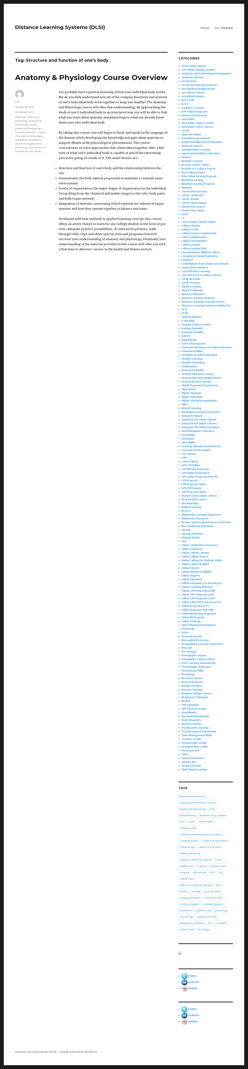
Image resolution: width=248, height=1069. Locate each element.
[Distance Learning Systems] (205, 953)
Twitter (192, 976)
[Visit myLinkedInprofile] (184, 982)
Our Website (223, 28)
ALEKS (185, 130)
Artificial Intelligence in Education (201, 142)
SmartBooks (188, 712)
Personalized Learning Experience (202, 644)
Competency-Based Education (199, 256)
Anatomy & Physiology (193, 808)
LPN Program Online (193, 484)
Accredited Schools (192, 96)
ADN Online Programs (194, 111)
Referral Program (192, 682)
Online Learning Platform (197, 587)
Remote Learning (192, 689)
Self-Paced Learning (193, 708)
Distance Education (193, 294)
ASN (212, 808)
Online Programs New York (197, 609)
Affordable (187, 119)
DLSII (184, 313)
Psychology (188, 674)
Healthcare (186, 866)
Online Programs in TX (195, 606)
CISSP (184, 214)
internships (188, 434)
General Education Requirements (201, 377)
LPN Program (189, 480)
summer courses (191, 723)
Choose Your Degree (193, 206)
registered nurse (207, 916)
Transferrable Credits (194, 746)
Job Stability (188, 442)
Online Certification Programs (199, 545)
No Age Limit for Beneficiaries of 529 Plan (206, 522)
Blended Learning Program (198, 183)
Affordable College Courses (197, 123)
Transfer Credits (191, 739)
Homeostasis (35, 136)
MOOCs (185, 510)
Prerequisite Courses (193, 655)
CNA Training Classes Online (198, 221)
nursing (196, 891)
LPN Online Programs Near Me (199, 476)
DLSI (184, 309)
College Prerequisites (194, 240)
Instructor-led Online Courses (199, 423)
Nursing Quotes (190, 537)
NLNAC (184, 891)
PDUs (184, 632)
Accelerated (188, 81)
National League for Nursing (196, 885)
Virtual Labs (188, 761)
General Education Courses (197, 374)
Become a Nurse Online (195, 164)
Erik (17, 101)
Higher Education (191, 396)
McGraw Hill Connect (194, 499)
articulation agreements (196, 138)
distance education (210, 847)
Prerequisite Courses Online (198, 659)
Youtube (193, 988)
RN (210, 923)
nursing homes (213, 897)
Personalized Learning (195, 640)
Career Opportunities (194, 202)
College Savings (190, 244)
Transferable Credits (194, 742)
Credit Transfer (190, 282)
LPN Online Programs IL (196, 472)
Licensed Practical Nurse (196, 450)
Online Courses (190, 568)
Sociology (204, 929)
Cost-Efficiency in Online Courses (201, 275)
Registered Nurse (191, 685)
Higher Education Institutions (199, 400)
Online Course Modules (195, 564)
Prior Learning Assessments (198, 663)
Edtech (185, 336)
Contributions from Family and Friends (205, 263)
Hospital (184, 872)
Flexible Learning (192, 358)
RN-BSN (185, 701)
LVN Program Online (193, 491)
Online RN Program (193, 617)
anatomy (20, 117)
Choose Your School (192, 210)
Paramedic (188, 628)
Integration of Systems (28, 139)
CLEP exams (205, 821)
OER (183, 541)
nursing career (212, 891)
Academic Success (192, 77)
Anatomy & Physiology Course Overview (91, 77)
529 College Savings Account (198, 69)
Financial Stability (192, 351)
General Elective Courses (196, 381)
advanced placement (192, 796)
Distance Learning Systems (198, 298)
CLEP (192, 821)
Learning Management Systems (201, 446)
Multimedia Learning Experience (201, 514)
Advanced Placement (194, 115)
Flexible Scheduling (193, 362)
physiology (21, 147)
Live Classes (188, 453)
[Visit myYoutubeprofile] (184, 988)
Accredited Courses (193, 92)
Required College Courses (196, 693)
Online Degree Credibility (196, 571)
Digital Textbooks (192, 290)
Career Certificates (192, 195)
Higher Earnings (191, 393)
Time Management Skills (196, 735)
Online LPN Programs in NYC (198, 598)
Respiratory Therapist (194, 697)
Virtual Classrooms (192, 758)
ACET (184, 104)
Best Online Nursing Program (199, 176)
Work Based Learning (194, 769)
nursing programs (213, 904)
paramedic (186, 910)
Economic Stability (192, 332)
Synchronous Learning (195, 727)
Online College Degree (194, 556)
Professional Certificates (196, 666)
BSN (182, 821)
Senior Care (187, 929)
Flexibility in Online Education (199, 355)
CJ (182, 218)
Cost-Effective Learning (195, 271)
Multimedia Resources (194, 518)
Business (186, 187)
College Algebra (190, 225)
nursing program (189, 904)
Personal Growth (191, 636)
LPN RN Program (191, 488)
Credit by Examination (214, 840)
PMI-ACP (186, 647)
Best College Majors (193, 172)
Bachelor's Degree (192, 161)
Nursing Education (192, 533)
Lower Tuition (189, 461)
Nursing (186, 530)
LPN (212, 872)
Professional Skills (192, 670)
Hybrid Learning (191, 408)
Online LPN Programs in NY (197, 594)
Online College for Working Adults (201, 560)
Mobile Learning (191, 507)
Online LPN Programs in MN (198, 590)
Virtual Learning (191, 765)
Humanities (199, 872)
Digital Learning (191, 286)
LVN (220, 872)
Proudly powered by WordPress (78, 1051)
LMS (184, 457)
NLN (218, 885)
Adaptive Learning (192, 107)
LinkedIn (193, 982)
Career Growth (190, 199)
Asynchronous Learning (195, 149)
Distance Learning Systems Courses (203, 301)
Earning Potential (192, 328)
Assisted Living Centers (212, 815)
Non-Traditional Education (197, 526)
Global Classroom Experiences (199, 385)
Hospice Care (218, 866)
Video (184, 754)
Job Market (187, 438)
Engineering (189, 339)
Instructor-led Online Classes (198, 419)
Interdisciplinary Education (197, 431)
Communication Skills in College (200, 252)
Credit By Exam (190, 279)
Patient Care (203, 910)
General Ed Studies (192, 370)
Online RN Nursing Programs (198, 613)
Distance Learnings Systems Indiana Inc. (206, 305)
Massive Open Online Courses (199, 495)
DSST (218, 859)
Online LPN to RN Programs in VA (201, 602)
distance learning (190, 853)
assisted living (188, 815)
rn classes (220, 923)
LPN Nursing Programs (195, 469)
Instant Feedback (191, 415)
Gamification (189, 366)
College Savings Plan (193, 248)
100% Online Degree (193, 66)
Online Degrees (190, 575)
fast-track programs (193, 343)
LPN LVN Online (190, 465)
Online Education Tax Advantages (201, 583)
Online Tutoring (191, 621)
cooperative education (194, 267)
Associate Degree (191, 145)
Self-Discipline (190, 704)
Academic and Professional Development (206, 73)
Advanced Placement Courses (198, 802)
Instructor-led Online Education (200, 427)
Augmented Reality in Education (200, 153)
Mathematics (187, 878)
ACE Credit (187, 100)
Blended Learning (192, 180)
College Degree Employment (198, 233)
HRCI (184, 404)
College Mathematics (194, 237)
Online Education (191, 579)
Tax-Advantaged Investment (198, 731)
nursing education (190, 897)
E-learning (187, 320)
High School (188, 389)
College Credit (189, 229)
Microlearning (190, 503)
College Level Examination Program (201, 834)
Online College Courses (195, 552)
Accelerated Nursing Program (199, 85)
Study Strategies (191, 720)
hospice (201, 866)
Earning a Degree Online (196, 324)
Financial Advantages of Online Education (206, 347)
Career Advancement (194, 191)
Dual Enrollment (191, 317)
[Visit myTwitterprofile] (184, 976)
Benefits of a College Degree (198, 168)
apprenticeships (191, 134)
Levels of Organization (28, 143)
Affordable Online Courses (197, 126)
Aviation (186, 157)
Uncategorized (24, 111)
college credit (188, 828)
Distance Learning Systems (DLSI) (60, 27)
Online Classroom (192, 549)
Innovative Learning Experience (200, 412)
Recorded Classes (192, 678)
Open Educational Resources (198, 625)
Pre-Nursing (188, 651)
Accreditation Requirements (198, 88)
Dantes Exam (187, 847)
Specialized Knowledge (195, 716)
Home (204, 28)
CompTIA (187, 260)
